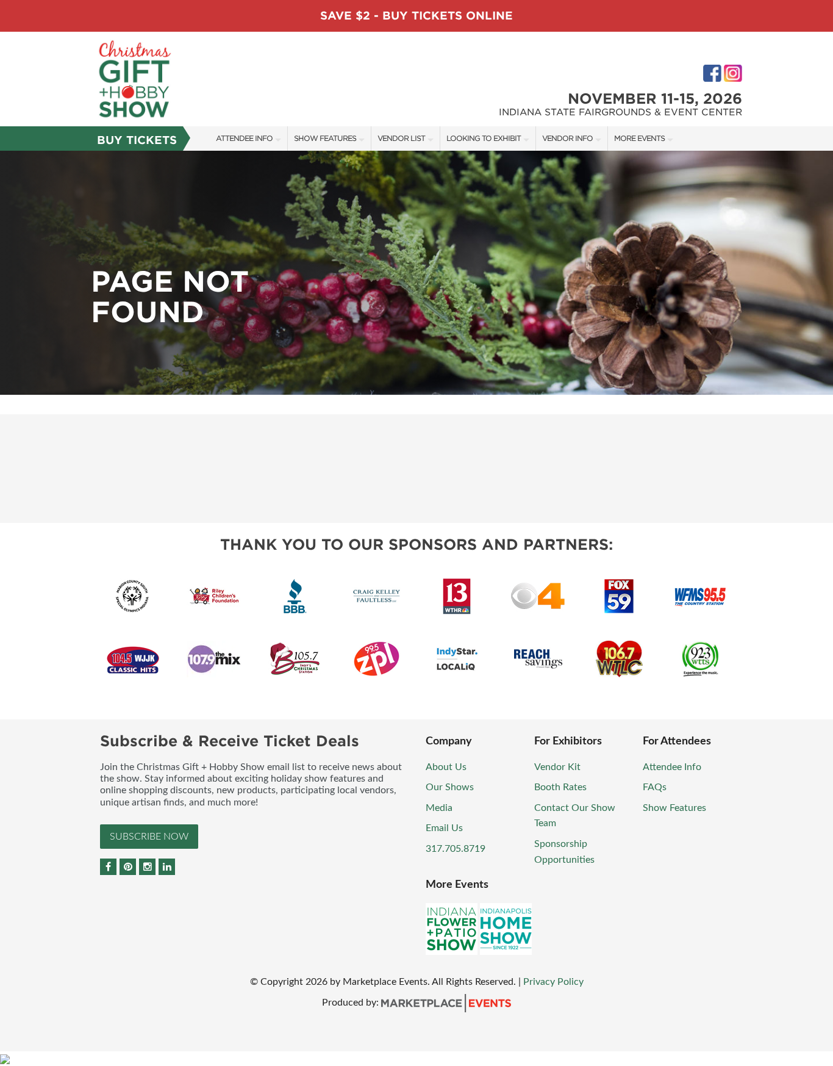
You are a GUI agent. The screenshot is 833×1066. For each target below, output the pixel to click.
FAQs (655, 787)
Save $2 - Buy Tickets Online (416, 15)
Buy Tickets (137, 140)
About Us (446, 767)
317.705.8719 (455, 849)
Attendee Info (244, 138)
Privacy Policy (553, 982)
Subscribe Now (149, 836)
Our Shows (450, 787)
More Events (639, 138)
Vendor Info (567, 138)
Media (439, 808)
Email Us (444, 828)
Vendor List (401, 138)
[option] (416, 273)
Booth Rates (560, 787)
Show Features (325, 138)
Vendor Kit (557, 767)
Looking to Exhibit (483, 138)
